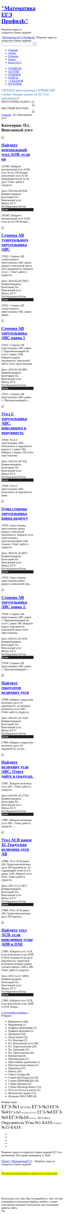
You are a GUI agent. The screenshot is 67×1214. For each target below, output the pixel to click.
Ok (3, 1211)
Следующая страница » (15, 1012)
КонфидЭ (13, 1146)
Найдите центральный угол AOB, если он (15, 152)
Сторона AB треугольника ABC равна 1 (14, 333)
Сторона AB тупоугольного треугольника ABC (14, 242)
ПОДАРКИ (15, 83)
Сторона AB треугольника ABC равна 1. (14, 602)
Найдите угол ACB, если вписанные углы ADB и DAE (17, 937)
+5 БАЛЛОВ (15, 80)
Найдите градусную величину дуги (15, 688)
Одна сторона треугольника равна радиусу (14, 513)
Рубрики (13, 56)
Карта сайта (15, 1140)
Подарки (13, 1143)
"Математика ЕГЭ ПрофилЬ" (18, 37)
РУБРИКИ (14, 74)
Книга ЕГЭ (14, 62)
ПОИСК (13, 77)
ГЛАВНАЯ (14, 68)
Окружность (12, 206)
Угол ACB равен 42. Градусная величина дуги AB (16, 847)
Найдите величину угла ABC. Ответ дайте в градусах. (17, 769)
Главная (13, 50)
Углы (23, 206)
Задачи (12, 53)
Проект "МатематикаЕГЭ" (16, 1161)
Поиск (12, 59)
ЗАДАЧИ (13, 71)
